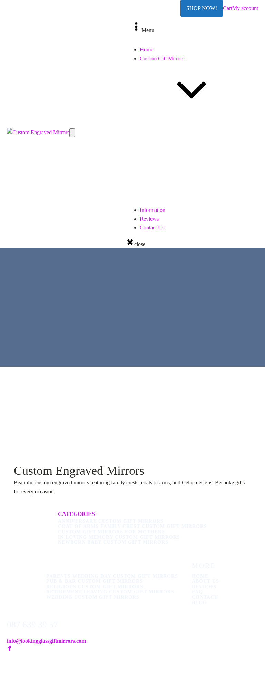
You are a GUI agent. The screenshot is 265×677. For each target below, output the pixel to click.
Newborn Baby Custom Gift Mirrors (193, 191)
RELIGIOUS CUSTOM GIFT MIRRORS (94, 586)
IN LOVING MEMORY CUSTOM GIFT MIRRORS (119, 537)
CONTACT (205, 597)
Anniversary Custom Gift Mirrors (190, 156)
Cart (227, 8)
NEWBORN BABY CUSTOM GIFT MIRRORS (113, 542)
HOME (200, 576)
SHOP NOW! (201, 8)
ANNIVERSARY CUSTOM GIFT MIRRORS (111, 521)
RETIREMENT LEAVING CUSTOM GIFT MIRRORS (110, 592)
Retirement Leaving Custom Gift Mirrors (198, 227)
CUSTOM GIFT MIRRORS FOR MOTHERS (111, 531)
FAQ (197, 592)
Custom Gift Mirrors (162, 58)
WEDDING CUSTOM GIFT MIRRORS (92, 597)
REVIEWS (204, 586)
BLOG (199, 602)
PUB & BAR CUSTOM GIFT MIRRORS (94, 581)
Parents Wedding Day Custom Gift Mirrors (200, 200)
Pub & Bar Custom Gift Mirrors (188, 209)
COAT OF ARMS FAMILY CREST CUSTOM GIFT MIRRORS (132, 526)
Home (146, 49)
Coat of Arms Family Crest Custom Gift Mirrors (206, 165)
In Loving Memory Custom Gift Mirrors (197, 183)
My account (245, 8)
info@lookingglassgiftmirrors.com (46, 641)
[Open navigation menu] (72, 132)
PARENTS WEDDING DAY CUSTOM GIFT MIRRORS (112, 576)
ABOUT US (205, 581)
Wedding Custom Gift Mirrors (186, 235)
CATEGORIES (76, 514)
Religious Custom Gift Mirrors (187, 218)
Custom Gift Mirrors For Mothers (190, 174)
